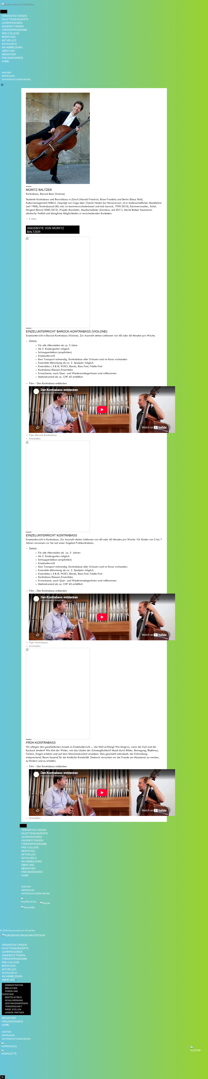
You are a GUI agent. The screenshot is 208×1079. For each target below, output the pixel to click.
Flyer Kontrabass (38, 642)
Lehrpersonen (12, 23)
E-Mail (32, 219)
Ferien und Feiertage (10, 992)
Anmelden (35, 438)
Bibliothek (11, 988)
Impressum (8, 76)
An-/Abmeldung (12, 47)
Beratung (9, 37)
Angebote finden (13, 955)
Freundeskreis (12, 58)
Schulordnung (14, 1000)
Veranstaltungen (14, 16)
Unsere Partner (14, 1012)
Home (5, 61)
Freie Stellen (13, 1009)
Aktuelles (9, 40)
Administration (14, 985)
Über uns (8, 51)
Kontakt (7, 72)
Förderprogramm (14, 30)
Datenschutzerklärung (16, 79)
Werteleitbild (13, 997)
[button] (2, 84)
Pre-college (10, 33)
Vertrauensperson (16, 1003)
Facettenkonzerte (15, 19)
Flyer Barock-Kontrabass (43, 435)
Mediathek (9, 54)
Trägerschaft (13, 1006)
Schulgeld (9, 44)
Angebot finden (13, 26)
